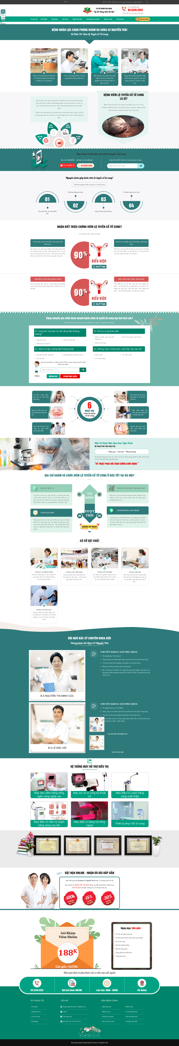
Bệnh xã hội (108, 19)
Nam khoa (120, 19)
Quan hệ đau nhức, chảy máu (44, 355)
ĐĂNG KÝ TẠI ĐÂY (82, 885)
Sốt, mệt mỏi (40, 358)
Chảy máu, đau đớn (69, 340)
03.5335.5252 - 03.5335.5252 (72, 1021)
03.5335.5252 (135, 9)
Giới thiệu (44, 19)
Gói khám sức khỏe (93, 19)
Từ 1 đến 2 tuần (127, 355)
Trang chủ (33, 19)
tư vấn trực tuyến (70, 376)
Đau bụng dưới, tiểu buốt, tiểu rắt (73, 355)
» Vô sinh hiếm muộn (131, 1011)
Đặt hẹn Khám (144, 19)
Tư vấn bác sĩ (68, 165)
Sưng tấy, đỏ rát (41, 340)
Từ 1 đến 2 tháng (100, 358)
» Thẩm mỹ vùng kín (107, 1016)
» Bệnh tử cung (105, 1011)
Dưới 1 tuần (98, 355)
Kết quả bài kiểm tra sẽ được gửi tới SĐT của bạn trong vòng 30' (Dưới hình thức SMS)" (63, 363)
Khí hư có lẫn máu (100, 343)
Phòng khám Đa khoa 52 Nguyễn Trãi (74, 1007)
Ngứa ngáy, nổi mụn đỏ (43, 343)
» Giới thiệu (33, 1007)
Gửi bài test (53, 376)
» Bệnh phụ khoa (106, 1007)
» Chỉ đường (34, 1021)
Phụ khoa (55, 19)
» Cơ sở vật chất (35, 1016)
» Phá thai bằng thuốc (131, 1016)
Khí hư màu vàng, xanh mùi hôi (131, 337)
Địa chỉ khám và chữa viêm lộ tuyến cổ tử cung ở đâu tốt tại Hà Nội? (89, 475)
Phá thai (65, 19)
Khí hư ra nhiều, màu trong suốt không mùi (104, 338)
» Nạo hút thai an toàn (107, 1021)
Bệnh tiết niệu (77, 19)
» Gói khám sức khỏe (131, 1021)
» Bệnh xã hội (129, 1007)
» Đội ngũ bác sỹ (35, 1011)
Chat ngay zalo (67, 1016)
